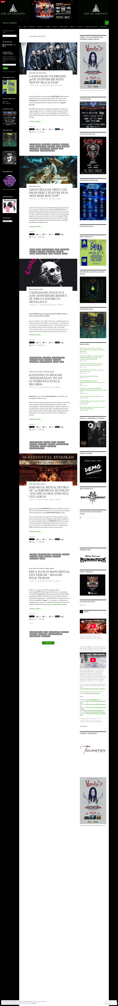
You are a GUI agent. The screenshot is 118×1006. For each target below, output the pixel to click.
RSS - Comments (6, 103)
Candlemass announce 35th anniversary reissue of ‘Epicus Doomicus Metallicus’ (48, 297)
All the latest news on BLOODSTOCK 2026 (91, 396)
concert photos (63, 27)
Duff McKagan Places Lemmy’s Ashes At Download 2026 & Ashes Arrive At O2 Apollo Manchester (92, 350)
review (32, 253)
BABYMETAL (33, 554)
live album (66, 554)
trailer (65, 253)
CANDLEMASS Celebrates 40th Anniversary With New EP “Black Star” (47, 79)
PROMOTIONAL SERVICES (91, 27)
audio (30, 372)
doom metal (55, 144)
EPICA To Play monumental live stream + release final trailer (49, 575)
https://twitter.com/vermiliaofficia (93, 710)
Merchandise (104, 27)
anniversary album (35, 357)
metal (32, 146)
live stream (33, 556)
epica (45, 632)
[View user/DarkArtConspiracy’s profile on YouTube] (11, 45)
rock (61, 148)
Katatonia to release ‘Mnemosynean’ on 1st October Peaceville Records (45, 379)
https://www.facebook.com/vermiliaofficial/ (93, 702)
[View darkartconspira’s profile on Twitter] (5, 45)
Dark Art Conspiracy (10, 23)
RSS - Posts (5, 101)
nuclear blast (40, 568)
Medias (72, 27)
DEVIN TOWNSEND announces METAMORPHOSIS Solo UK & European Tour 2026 (92, 382)
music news (66, 146)
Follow (5, 68)
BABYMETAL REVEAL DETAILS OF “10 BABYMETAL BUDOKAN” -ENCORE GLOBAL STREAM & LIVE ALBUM (49, 491)
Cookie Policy (33, 1003)
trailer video (52, 446)
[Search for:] (10, 35)
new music (54, 148)
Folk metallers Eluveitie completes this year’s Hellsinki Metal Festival (92, 408)
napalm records (34, 73)
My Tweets (83, 605)
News (25, 27)
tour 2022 (43, 446)
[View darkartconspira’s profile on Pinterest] (9, 45)
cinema (32, 249)
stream (38, 484)
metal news (51, 146)
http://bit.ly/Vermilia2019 (92, 693)
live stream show (54, 632)
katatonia (47, 442)
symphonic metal (35, 636)
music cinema (65, 249)
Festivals (80, 27)
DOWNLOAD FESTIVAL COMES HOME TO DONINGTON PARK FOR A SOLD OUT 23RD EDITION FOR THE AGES (91, 357)
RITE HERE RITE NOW (42, 253)
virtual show (46, 636)
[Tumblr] (5, 46)
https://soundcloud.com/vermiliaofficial (93, 714)
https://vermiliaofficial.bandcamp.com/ (93, 705)
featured (47, 27)
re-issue (56, 361)
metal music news (41, 146)
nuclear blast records (55, 634)
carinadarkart (45, 85)
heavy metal (65, 144)
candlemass (46, 357)
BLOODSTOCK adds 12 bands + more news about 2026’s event (92, 371)
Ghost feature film (48, 249)
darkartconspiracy (86, 638)
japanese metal (57, 554)
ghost (31, 186)
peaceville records (45, 361)
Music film (33, 251)
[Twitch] (3, 46)
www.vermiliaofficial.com (93, 700)
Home (19, 27)
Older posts (48, 642)
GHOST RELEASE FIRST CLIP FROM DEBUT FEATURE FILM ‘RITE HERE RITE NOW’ (48, 193)
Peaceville (35, 289)
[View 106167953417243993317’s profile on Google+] (12, 45)
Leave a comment (57, 85)
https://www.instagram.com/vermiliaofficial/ (93, 708)
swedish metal (34, 150)
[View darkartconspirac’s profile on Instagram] (7, 45)
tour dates (46, 372)
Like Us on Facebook (86, 226)
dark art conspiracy (58, 357)
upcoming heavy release (47, 150)
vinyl (62, 361)
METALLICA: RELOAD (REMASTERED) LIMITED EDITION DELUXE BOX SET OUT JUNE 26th (93, 390)
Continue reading (35, 121)
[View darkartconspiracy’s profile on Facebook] (3, 45)
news (40, 73)
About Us (54, 27)
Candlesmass (46, 144)
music (58, 146)
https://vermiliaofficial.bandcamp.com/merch (92, 689)
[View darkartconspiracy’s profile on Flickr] (14, 45)
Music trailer (34, 148)
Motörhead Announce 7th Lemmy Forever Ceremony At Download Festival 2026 (91, 364)
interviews (32, 27)
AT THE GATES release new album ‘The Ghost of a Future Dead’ (92, 402)
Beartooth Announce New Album (89, 376)
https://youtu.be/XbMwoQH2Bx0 (57, 604)
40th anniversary (35, 144)
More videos (84, 726)
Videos (44, 73)
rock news (57, 253)
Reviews (39, 27)
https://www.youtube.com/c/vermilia (95, 712)
